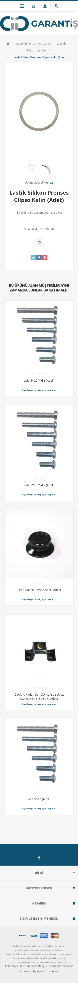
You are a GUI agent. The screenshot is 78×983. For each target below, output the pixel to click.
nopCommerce (47, 971)
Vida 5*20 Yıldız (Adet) (39, 380)
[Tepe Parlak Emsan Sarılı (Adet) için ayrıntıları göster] (39, 544)
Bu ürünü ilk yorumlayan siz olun (39, 212)
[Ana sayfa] (8, 43)
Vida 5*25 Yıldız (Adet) (39, 485)
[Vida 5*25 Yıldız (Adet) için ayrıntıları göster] (39, 439)
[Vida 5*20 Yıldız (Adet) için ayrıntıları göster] (39, 335)
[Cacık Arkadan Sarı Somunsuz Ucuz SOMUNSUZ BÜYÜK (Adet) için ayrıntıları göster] (39, 649)
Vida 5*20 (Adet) (39, 799)
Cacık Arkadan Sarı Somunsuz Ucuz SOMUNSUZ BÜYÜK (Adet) (39, 696)
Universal (47, 182)
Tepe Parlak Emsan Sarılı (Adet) (39, 590)
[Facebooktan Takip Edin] (39, 857)
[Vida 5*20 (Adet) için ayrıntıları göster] (39, 753)
